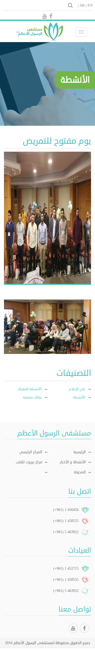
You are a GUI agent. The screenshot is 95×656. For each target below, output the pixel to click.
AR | (83, 5)
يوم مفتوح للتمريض (57, 141)
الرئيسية (79, 452)
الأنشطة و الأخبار (73, 462)
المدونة (80, 472)
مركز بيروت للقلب (29, 462)
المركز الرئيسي (30, 452)
